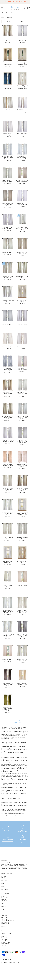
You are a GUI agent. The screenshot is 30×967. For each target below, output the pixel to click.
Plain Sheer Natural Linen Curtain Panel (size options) (8, 417)
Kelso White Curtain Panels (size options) (7, 228)
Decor (3, 877)
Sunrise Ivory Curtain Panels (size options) (22, 584)
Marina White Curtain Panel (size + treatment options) (22, 300)
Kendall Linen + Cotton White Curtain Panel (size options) (22, 228)
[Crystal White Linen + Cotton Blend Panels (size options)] (22, 102)
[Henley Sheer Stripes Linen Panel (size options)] (7, 196)
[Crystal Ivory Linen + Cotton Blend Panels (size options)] (7, 102)
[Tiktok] (10, 960)
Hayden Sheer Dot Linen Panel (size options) (22, 181)
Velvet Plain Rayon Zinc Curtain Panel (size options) (22, 635)
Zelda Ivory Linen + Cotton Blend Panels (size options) (22, 659)
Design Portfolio (5, 923)
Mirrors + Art (4, 882)
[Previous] (2, 2)
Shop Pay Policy (5, 943)
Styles (2, 903)
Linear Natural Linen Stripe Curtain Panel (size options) (8, 276)
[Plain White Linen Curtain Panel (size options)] (7, 433)
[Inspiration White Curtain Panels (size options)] (22, 196)
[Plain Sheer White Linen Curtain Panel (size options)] (22, 409)
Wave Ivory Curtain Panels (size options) (7, 658)
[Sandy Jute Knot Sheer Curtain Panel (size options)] (22, 457)
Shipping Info (4, 936)
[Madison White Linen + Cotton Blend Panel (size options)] (7, 291)
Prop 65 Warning (5, 942)
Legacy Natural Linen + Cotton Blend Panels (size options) (22, 252)
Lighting (3, 883)
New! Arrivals (18, 12)
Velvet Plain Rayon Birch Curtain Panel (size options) (8, 635)
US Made (3, 906)
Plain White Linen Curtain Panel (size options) (8, 441)
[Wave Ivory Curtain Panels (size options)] (7, 651)
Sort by (8, 21)
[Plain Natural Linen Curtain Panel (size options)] (7, 385)
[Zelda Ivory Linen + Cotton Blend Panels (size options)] (22, 651)
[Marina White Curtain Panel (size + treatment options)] (22, 291)
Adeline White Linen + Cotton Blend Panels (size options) (22, 39)
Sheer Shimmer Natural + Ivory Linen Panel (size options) (8, 537)
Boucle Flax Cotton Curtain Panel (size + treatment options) (8, 63)
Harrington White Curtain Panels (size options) (8, 181)
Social (3, 909)
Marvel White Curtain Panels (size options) (7, 323)
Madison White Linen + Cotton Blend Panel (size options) (8, 300)
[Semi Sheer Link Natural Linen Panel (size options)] (22, 481)
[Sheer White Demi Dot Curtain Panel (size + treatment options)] (7, 552)
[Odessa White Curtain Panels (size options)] (22, 361)
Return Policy (4, 937)
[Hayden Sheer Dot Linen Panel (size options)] (22, 173)
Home (2, 17)
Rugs (2, 886)
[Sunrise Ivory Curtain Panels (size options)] (22, 576)
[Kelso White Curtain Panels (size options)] (7, 220)
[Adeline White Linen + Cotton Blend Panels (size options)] (22, 30)
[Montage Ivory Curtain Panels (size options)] (7, 338)
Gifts (2, 911)
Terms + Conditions (6, 933)
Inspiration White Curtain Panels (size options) (22, 204)
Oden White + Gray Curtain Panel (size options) (7, 369)
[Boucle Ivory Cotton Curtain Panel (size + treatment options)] (22, 54)
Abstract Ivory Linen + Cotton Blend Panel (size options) (8, 39)
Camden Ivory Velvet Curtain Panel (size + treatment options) (22, 683)
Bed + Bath (4, 880)
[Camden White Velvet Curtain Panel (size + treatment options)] (22, 78)
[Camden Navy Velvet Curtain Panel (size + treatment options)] (7, 78)
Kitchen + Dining (5, 879)
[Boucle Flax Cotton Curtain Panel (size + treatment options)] (7, 54)
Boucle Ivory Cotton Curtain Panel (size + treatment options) (22, 63)
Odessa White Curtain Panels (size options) (22, 369)
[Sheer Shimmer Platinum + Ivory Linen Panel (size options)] (22, 528)
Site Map (3, 945)
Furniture (3, 876)
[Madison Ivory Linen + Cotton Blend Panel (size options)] (22, 267)
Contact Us (4, 919)
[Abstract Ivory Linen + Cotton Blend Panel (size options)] (7, 30)
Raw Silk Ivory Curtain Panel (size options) (8, 465)
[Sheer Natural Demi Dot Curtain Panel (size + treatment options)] (22, 504)
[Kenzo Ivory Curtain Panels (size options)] (7, 244)
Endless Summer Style (7, 12)
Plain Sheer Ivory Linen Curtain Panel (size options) (22, 393)
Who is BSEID (4, 917)
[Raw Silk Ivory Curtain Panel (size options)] (7, 457)
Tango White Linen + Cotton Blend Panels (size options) (8, 611)
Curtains (3, 885)
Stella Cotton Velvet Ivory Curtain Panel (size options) (8, 585)
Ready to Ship (4, 897)
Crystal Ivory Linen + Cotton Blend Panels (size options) (8, 111)
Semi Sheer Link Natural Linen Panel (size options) (22, 489)
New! (2, 896)
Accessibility (4, 940)
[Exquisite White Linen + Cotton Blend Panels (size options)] (7, 149)
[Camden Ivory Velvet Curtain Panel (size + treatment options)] (22, 674)
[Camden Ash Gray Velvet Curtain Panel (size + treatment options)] (7, 674)
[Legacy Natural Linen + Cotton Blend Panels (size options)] (22, 244)
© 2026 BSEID (4, 962)
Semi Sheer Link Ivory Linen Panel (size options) (8, 489)
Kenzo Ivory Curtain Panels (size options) (7, 251)
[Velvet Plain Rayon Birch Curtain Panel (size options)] (7, 627)
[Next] (27, 2)
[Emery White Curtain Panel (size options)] (22, 126)
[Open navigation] (2, 8)
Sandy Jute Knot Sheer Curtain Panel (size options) (22, 465)
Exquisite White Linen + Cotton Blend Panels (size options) (7, 158)
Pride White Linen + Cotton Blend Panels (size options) (22, 441)
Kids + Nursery (5, 889)
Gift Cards (3, 926)
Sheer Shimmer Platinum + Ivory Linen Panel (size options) (22, 537)
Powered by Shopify (14, 962)
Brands (3, 905)
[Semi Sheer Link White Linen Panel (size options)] (7, 504)
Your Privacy (4, 939)
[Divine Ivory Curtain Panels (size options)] (7, 126)
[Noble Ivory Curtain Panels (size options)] (22, 338)
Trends (3, 902)
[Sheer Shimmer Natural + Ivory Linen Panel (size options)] (7, 528)
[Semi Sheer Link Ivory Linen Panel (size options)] (7, 481)
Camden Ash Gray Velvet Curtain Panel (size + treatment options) (8, 683)
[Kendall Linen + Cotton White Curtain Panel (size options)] (22, 220)
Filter (22, 21)
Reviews (3, 925)
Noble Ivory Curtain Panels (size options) (22, 346)
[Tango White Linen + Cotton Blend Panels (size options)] (7, 603)
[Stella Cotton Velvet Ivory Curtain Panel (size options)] (7, 576)
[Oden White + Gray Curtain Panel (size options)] (7, 361)
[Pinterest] (3, 960)
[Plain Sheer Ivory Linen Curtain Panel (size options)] (22, 385)
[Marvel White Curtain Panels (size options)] (7, 315)
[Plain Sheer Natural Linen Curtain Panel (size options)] (7, 409)
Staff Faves (4, 908)
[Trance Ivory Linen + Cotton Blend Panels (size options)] (22, 603)
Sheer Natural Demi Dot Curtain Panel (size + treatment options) (22, 513)
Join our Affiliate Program (7, 920)
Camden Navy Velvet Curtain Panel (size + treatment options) (7, 87)
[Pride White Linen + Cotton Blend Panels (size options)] (22, 433)
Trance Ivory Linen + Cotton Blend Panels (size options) (22, 611)
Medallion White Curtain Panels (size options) (22, 323)
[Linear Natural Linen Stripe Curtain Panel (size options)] (7, 267)
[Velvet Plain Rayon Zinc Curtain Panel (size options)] (22, 627)
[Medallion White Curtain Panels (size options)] (22, 315)
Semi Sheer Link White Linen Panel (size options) (7, 513)
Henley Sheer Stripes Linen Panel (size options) (7, 204)
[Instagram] (8, 960)
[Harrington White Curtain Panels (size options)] (7, 173)
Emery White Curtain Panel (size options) (22, 134)
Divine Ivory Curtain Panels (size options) (7, 134)
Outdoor (3, 888)
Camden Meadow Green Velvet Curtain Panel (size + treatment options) (7, 708)
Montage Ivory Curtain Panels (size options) (7, 346)
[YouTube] (6, 960)
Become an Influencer (7, 922)
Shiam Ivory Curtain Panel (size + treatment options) (22, 561)
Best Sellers (4, 899)
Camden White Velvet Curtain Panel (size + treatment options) (22, 87)
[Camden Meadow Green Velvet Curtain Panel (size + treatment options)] (7, 700)
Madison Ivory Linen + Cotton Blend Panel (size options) (22, 276)
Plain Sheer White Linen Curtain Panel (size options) (22, 417)
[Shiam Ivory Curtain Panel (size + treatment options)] (22, 552)
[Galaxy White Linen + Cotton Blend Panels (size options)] (22, 149)
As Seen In (4, 900)
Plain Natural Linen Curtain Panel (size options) (7, 393)
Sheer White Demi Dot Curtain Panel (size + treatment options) (7, 561)
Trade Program (5, 935)
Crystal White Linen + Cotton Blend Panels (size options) (22, 111)
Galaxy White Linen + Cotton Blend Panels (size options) (22, 158)
